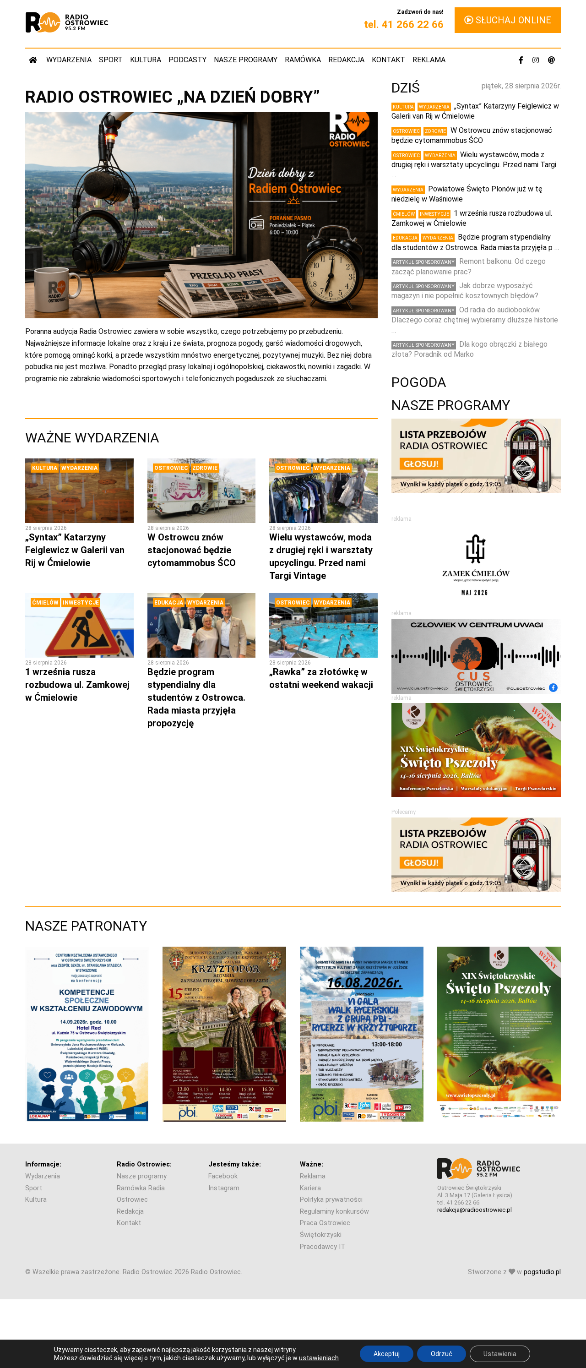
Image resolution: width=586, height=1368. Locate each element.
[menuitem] (34, 59)
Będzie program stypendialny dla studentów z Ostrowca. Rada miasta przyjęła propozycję (196, 697)
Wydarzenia (69, 59)
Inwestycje (81, 603)
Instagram (223, 1188)
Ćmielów (45, 603)
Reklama (428, 59)
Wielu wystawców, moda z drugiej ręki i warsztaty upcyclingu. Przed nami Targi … (473, 165)
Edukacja (168, 603)
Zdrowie (204, 468)
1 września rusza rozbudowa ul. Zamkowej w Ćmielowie (77, 684)
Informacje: (43, 1164)
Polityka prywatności (331, 1200)
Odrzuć (441, 1353)
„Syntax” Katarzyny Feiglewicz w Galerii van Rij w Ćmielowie (75, 550)
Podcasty (187, 59)
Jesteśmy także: (234, 1164)
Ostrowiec (171, 468)
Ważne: (311, 1164)
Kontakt (388, 59)
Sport (111, 59)
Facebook (223, 1176)
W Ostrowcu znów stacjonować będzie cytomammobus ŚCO (191, 550)
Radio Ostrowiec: (144, 1164)
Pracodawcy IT (322, 1247)
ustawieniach (319, 1358)
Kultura (145, 59)
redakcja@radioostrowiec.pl (474, 1209)
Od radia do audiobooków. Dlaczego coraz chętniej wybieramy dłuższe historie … (474, 320)
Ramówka (303, 59)
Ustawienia (499, 1353)
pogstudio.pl (542, 1272)
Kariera (310, 1188)
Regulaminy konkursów (334, 1211)
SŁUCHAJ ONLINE (512, 20)
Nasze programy (245, 59)
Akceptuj (387, 1353)
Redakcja (346, 59)
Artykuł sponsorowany (424, 262)
